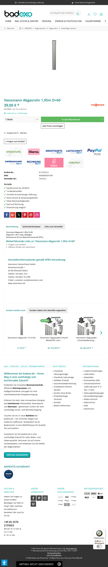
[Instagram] (37, 215)
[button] (4, 563)
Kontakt (57, 402)
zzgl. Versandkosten (19, 109)
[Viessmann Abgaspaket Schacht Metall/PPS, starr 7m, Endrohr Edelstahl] (54, 326)
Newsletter (89, 377)
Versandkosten (71, 548)
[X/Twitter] (19, 215)
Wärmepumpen (20, 388)
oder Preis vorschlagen (52, 126)
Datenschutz (89, 402)
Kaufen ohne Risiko (62, 393)
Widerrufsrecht (90, 399)
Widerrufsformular (62, 405)
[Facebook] (6, 215)
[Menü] (103, 530)
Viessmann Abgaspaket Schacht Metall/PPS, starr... (54, 339)
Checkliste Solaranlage (64, 377)
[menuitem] (101, 14)
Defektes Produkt (61, 380)
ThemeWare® (77, 558)
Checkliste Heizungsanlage (61, 372)
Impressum (89, 408)
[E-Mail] (31, 215)
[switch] (99, 546)
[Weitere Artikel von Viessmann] (97, 105)
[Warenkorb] (101, 14)
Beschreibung (12, 226)
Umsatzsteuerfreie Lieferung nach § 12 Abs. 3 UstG (92, 386)
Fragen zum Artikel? (16, 141)
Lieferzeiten (89, 374)
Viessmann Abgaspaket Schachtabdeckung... (86, 339)
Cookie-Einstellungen (93, 371)
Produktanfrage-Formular (61, 397)
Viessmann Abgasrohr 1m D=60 (21, 337)
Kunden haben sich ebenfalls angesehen (48, 310)
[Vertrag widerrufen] (25, 455)
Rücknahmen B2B (92, 380)
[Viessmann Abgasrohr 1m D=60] (21, 326)
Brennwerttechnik (34, 385)
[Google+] (13, 215)
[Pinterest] (25, 215)
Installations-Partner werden (63, 388)
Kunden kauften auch (15, 310)
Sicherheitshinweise (31, 226)
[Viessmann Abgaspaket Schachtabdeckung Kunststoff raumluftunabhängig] (86, 326)
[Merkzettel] (95, 14)
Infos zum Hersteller (54, 226)
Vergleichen (11, 133)
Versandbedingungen (93, 396)
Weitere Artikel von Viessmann (21, 247)
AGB (86, 405)
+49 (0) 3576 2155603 (11, 523)
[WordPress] (33, 504)
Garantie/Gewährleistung (65, 383)
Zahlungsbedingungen (94, 393)
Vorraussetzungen (54, 553)
